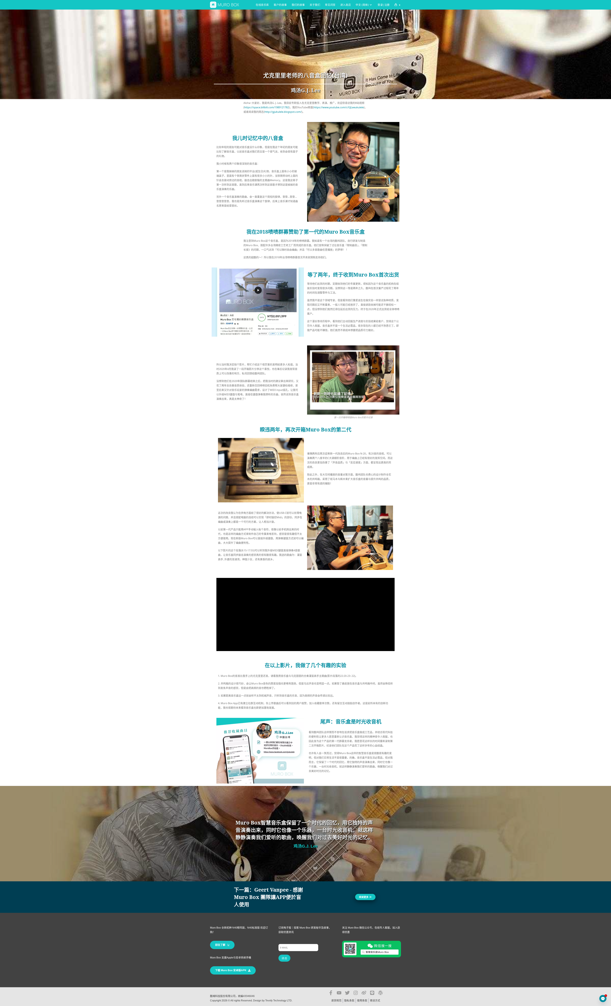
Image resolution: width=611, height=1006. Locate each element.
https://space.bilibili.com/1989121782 (266, 107)
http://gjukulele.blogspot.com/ (283, 112)
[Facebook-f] (330, 992)
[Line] (372, 992)
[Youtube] (339, 992)
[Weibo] (364, 992)
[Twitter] (347, 992)
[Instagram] (355, 992)
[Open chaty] (603, 998)
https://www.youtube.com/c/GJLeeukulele (339, 107)
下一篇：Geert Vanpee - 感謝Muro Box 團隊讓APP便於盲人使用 (268, 897)
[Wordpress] (380, 992)
